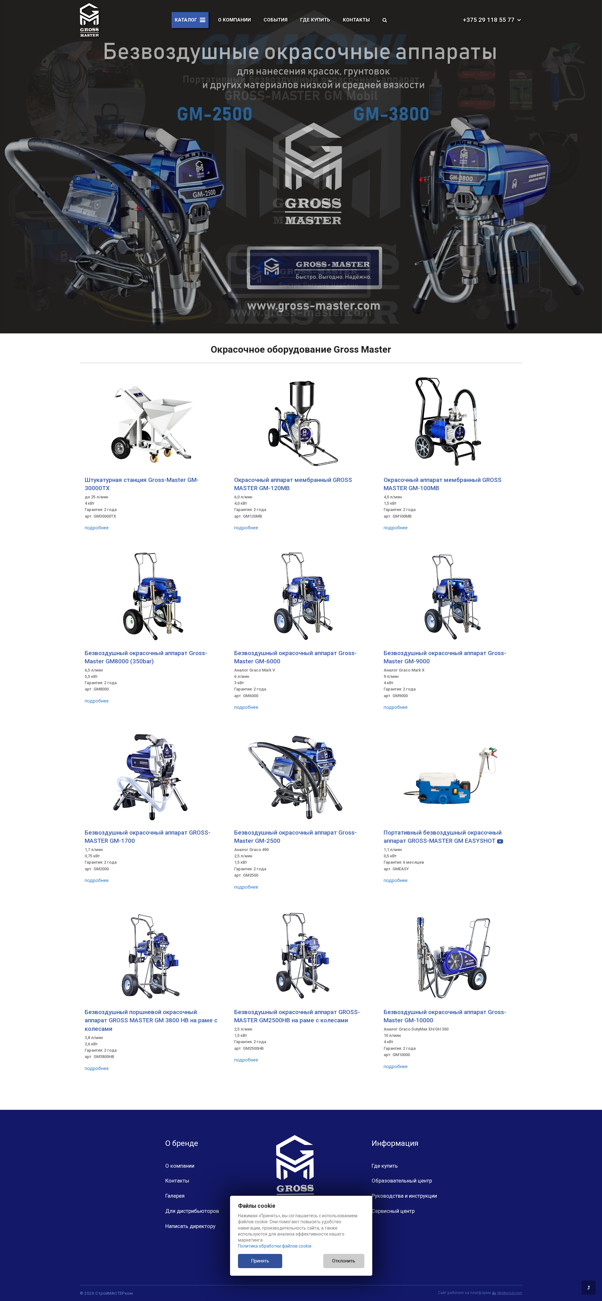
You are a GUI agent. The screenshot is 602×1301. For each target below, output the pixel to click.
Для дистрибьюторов (192, 1211)
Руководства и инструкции (404, 1196)
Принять (260, 1261)
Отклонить (343, 1261)
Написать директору (190, 1226)
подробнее (97, 528)
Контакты (356, 20)
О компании (234, 20)
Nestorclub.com (509, 1293)
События (276, 20)
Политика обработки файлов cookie (275, 1246)
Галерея (175, 1196)
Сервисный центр (393, 1211)
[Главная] (89, 20)
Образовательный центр (402, 1180)
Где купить (315, 20)
